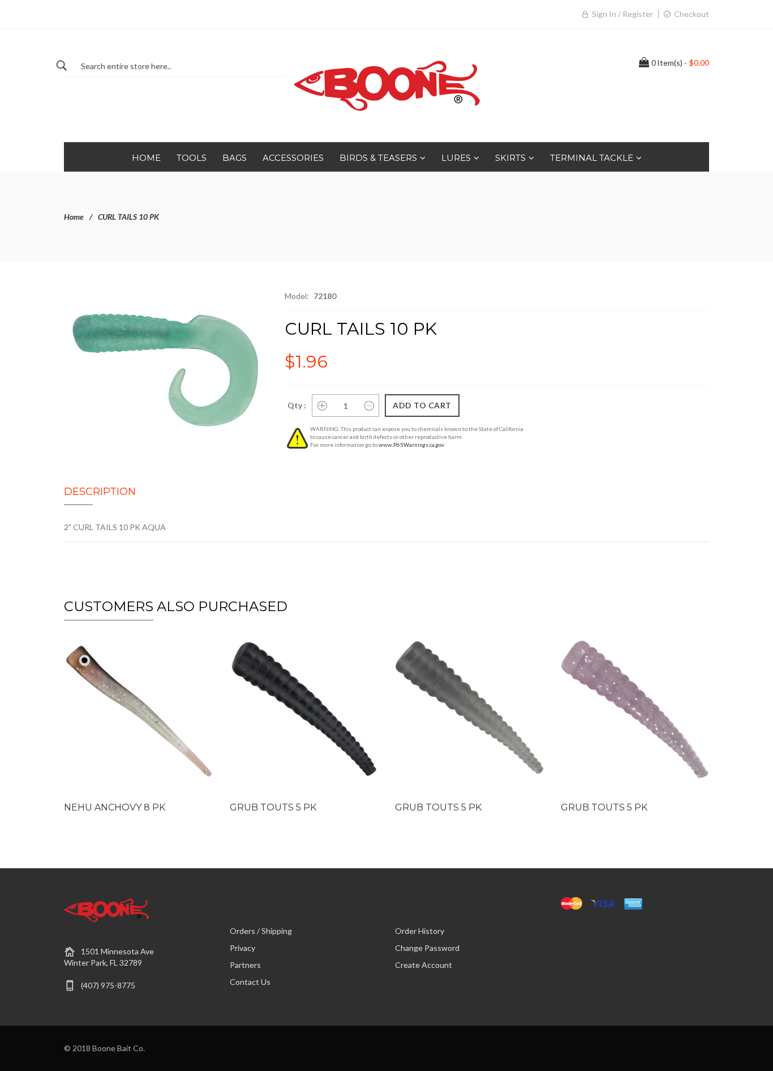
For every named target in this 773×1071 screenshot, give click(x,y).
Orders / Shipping (261, 931)
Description (100, 491)
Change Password (427, 948)
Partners (245, 965)
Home (74, 216)
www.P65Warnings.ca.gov (411, 444)
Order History (419, 931)
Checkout (691, 14)
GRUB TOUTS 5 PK (273, 807)
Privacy (242, 948)
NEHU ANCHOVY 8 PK (114, 807)
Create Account (423, 965)
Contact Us (250, 982)
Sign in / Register (622, 14)
